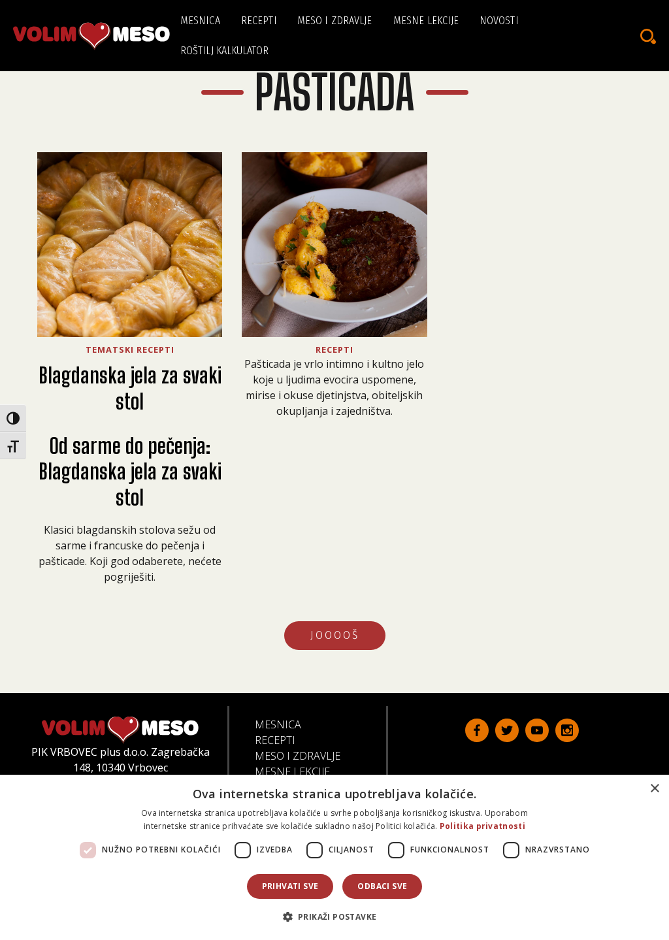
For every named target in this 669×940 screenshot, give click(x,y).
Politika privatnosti (482, 826)
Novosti (499, 20)
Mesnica (200, 20)
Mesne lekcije (426, 20)
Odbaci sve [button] (382, 886)
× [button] (654, 789)
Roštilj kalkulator (224, 50)
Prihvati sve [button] (290, 886)
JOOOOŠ (334, 635)
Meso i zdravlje (334, 20)
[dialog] (334, 857)
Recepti (259, 20)
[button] (335, 916)
